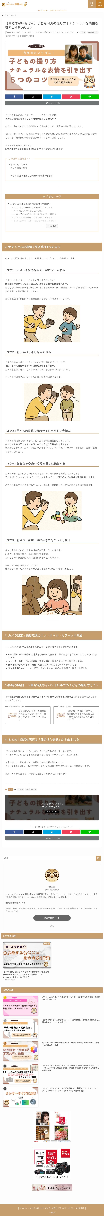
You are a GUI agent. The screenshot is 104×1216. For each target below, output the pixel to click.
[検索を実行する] (98, 858)
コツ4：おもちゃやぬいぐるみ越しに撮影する (33, 217)
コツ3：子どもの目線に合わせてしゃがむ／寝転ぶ (35, 214)
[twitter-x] (52, 926)
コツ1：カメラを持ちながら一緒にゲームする (33, 207)
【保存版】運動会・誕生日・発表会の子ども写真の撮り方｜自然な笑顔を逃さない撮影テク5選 (80, 715)
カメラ (83, 32)
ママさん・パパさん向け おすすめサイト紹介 (37, 1208)
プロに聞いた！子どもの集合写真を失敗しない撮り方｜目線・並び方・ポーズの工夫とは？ (32, 715)
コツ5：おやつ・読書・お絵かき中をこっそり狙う (35, 221)
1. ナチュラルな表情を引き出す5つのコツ (30, 204)
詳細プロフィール (52, 918)
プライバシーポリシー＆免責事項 (71, 1208)
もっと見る (52, 226)
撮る (10, 789)
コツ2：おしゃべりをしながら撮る (28, 211)
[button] (14, 96)
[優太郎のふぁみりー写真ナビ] (14, 4)
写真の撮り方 (92, 32)
